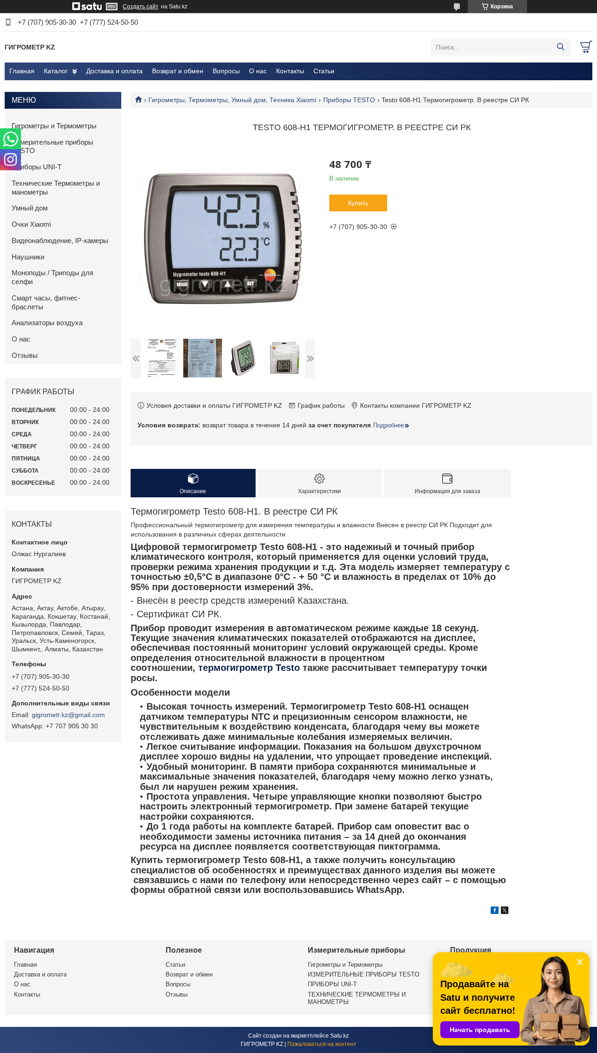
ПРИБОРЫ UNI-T (332, 984)
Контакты (290, 71)
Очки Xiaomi (31, 224)
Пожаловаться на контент (321, 1044)
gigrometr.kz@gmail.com (68, 714)
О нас (258, 71)
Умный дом (30, 208)
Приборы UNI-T (37, 167)
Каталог (56, 71)
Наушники (28, 257)
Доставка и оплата (114, 71)
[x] (504, 911)
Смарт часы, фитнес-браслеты (46, 302)
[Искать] (560, 47)
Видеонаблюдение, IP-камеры (60, 240)
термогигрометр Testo (250, 667)
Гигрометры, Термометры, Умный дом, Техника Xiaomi (232, 100)
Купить (358, 203)
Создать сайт (141, 6)
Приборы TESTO (349, 100)
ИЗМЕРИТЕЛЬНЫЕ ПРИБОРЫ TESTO (363, 974)
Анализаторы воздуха (47, 323)
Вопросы (226, 71)
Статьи (323, 71)
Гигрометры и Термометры (54, 126)
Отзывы (25, 355)
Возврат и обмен (177, 71)
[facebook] (495, 911)
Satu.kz (339, 1035)
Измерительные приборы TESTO (52, 146)
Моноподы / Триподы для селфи (52, 277)
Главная (22, 71)
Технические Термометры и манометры (56, 187)
